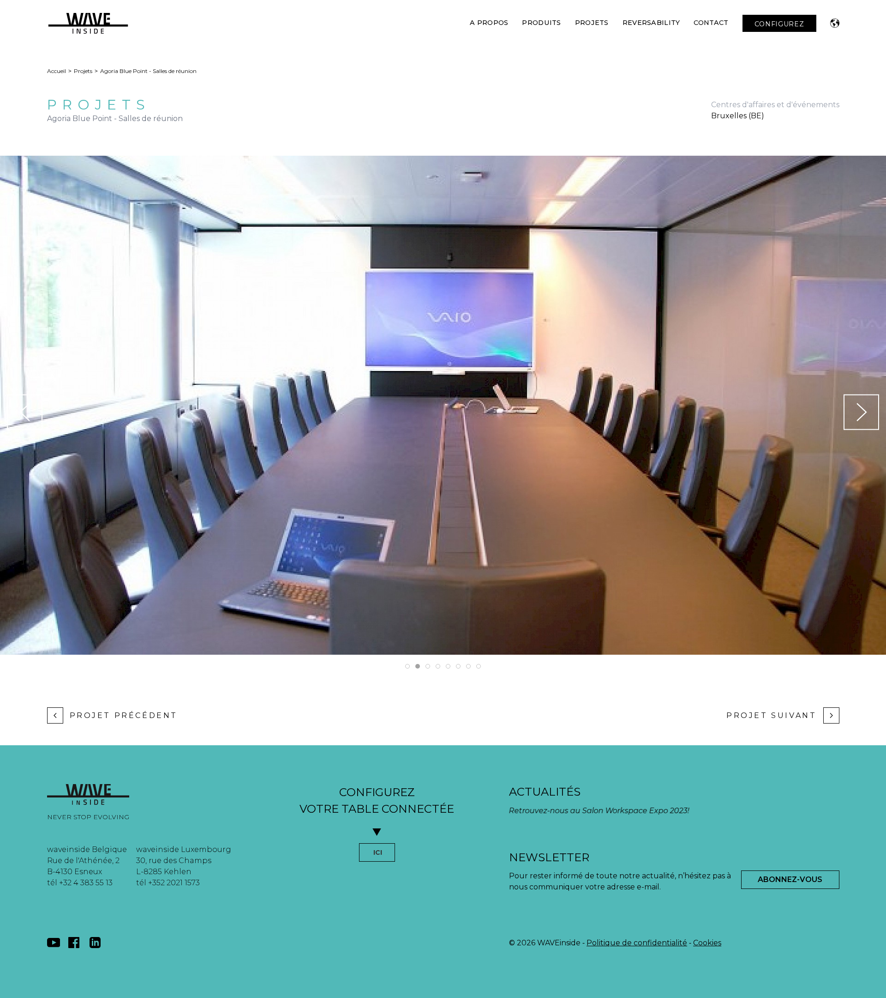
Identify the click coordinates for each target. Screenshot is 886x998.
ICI (377, 852)
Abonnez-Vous (790, 879)
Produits (541, 22)
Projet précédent (124, 715)
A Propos (489, 22)
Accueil (56, 70)
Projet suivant (771, 715)
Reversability (651, 22)
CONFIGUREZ (779, 24)
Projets (592, 22)
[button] (834, 23)
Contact (711, 22)
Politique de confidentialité (637, 942)
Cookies (707, 942)
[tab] (407, 666)
